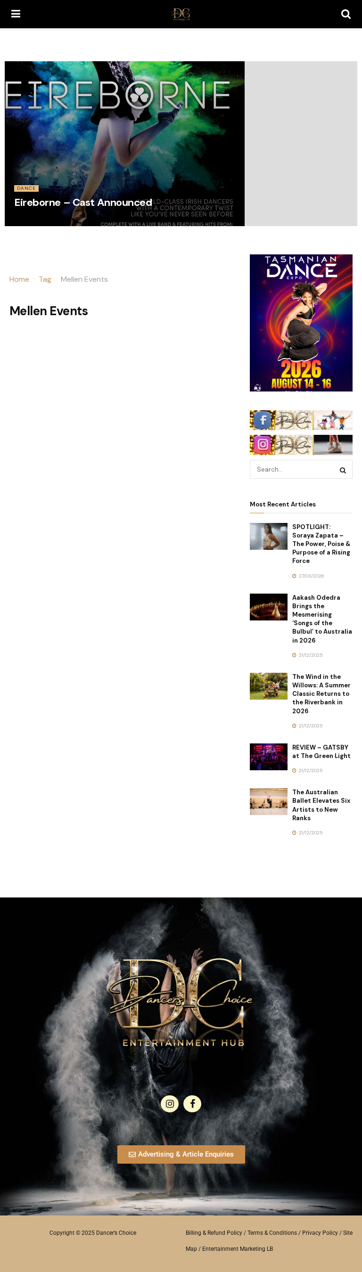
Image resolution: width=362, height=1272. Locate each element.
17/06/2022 (31, 223)
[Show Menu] (15, 14)
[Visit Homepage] (181, 14)
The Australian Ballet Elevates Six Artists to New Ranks (321, 805)
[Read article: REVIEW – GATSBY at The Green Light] (269, 756)
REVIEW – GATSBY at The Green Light (321, 751)
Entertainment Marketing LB (237, 1249)
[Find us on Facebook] (192, 1103)
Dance (26, 188)
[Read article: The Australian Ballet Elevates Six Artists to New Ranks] (269, 801)
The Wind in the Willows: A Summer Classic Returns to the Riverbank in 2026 (321, 694)
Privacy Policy (320, 1233)
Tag (45, 279)
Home (19, 279)
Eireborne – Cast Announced (83, 202)
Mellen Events (84, 279)
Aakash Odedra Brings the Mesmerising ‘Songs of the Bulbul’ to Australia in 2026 (322, 619)
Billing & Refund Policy (214, 1233)
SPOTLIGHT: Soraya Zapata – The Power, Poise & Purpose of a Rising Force (321, 544)
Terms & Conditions (272, 1233)
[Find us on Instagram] (170, 1103)
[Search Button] (346, 14)
